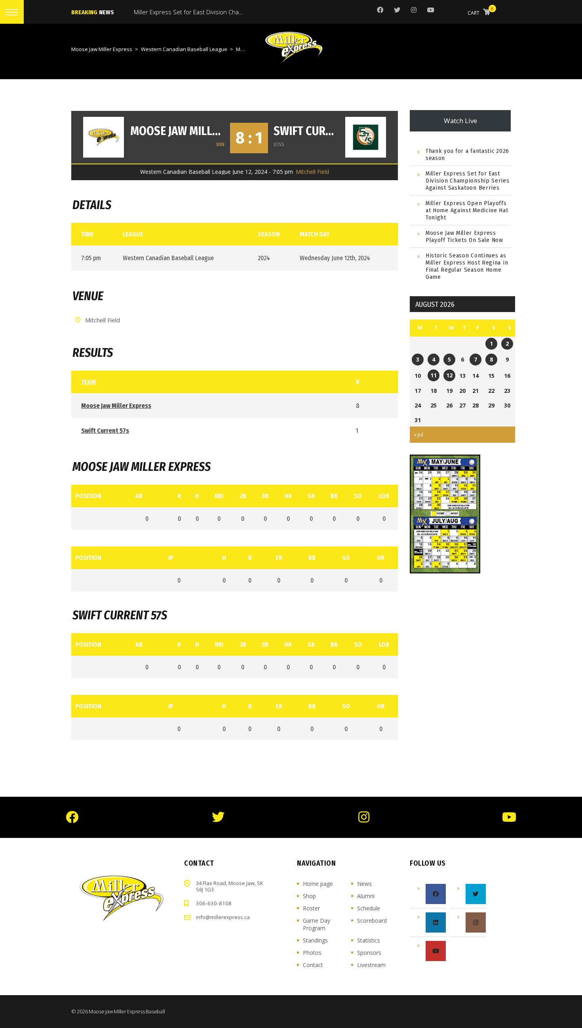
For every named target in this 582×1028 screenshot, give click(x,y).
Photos (312, 952)
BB (334, 496)
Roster (311, 908)
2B (243, 496)
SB (311, 496)
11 (433, 375)
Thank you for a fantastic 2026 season (467, 154)
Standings (315, 940)
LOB (384, 496)
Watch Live (460, 120)
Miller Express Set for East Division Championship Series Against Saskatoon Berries (468, 180)
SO (358, 496)
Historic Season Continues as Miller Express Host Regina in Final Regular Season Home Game (467, 266)
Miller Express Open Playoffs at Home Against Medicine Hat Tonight (467, 210)
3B (265, 496)
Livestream (371, 965)
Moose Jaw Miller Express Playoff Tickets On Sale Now (464, 236)
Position (88, 496)
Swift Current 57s (306, 131)
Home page (318, 883)
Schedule (368, 908)
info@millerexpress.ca (223, 917)
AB (139, 496)
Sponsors (369, 952)
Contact (313, 965)
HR (288, 496)
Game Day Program (316, 924)
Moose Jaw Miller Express (177, 131)
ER (279, 558)
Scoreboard (372, 920)
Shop (309, 896)
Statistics (368, 940)
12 (449, 375)
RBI (219, 496)
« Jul (418, 434)
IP (170, 558)
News (364, 883)
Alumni (366, 896)
